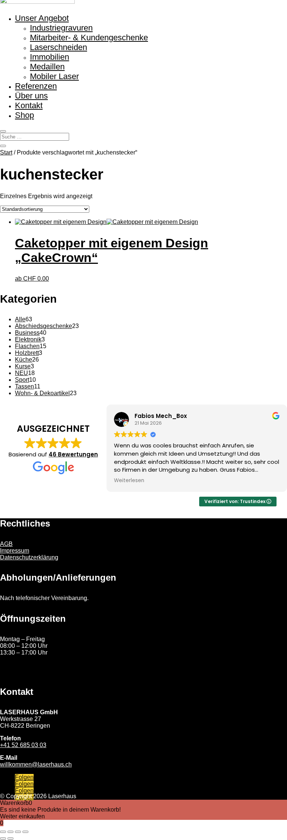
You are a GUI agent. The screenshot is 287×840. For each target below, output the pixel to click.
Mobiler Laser (54, 76)
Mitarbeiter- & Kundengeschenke (89, 37)
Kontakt (29, 105)
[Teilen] (18, 832)
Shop (24, 115)
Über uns (31, 95)
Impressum (14, 550)
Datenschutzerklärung (29, 557)
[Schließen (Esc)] (25, 832)
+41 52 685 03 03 (23, 745)
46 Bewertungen (73, 454)
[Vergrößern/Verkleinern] (3, 832)
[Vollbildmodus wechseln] (10, 832)
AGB (6, 544)
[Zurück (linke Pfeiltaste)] (3, 838)
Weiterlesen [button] (129, 480)
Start (6, 152)
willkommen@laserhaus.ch (36, 764)
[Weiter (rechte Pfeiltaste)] (10, 838)
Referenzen (36, 86)
